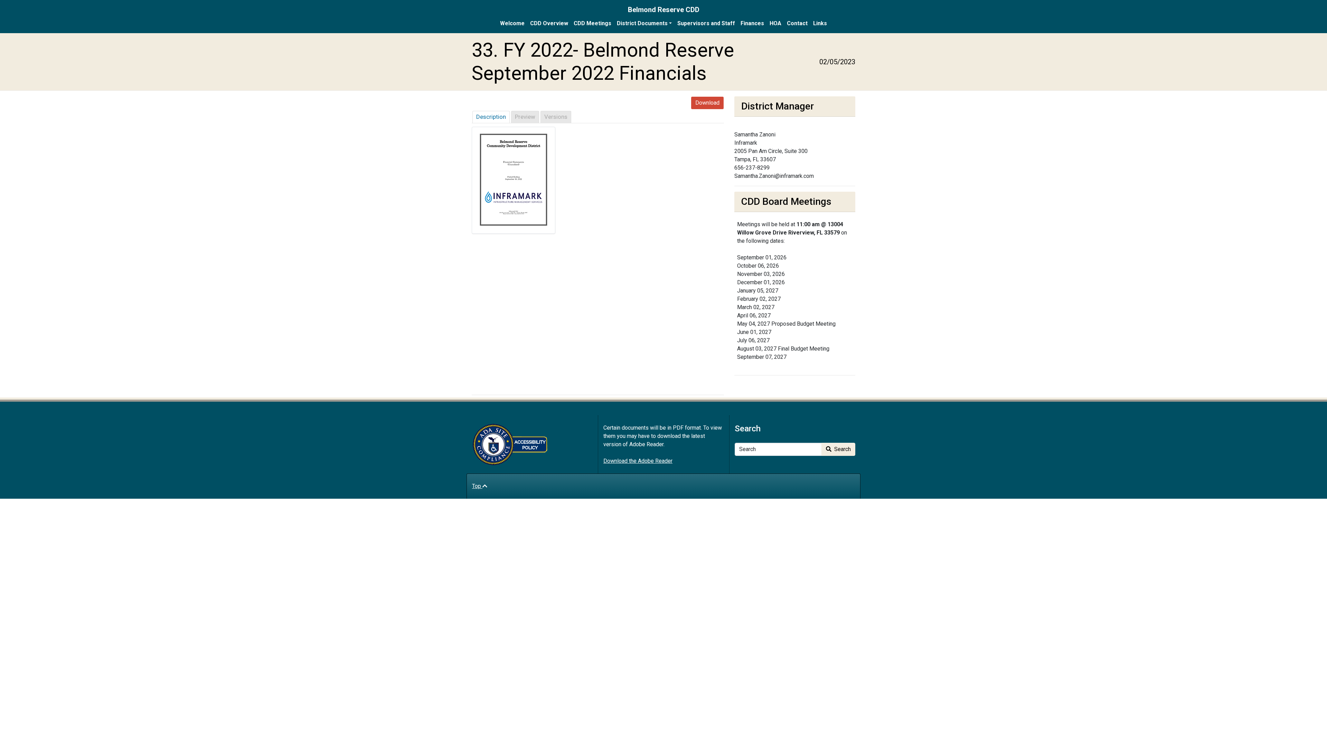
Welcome (512, 23)
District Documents (642, 23)
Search (842, 449)
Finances (752, 23)
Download (707, 102)
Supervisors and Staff (706, 23)
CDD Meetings (592, 23)
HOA (775, 23)
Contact (797, 23)
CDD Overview (549, 23)
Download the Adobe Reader (637, 461)
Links (820, 23)
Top (477, 486)
